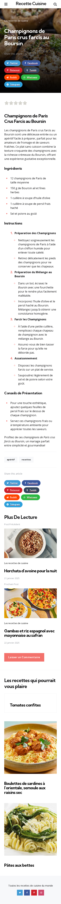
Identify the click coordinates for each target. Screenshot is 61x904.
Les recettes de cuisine (16, 20)
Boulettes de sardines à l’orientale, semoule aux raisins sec (24, 788)
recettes (26, 459)
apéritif (11, 459)
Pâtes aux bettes (19, 865)
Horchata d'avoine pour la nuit (30, 570)
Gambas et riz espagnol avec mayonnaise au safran (29, 633)
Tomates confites (25, 705)
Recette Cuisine (31, 3)
